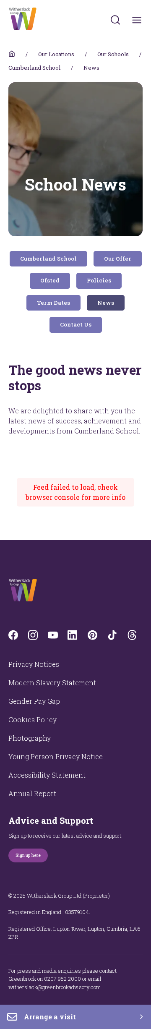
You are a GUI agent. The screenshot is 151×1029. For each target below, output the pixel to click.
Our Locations (56, 54)
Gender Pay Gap (34, 701)
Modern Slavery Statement (52, 682)
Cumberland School (34, 67)
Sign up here (28, 855)
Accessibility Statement (47, 774)
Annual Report (32, 793)
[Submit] (115, 20)
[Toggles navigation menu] (137, 20)
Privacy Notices (33, 664)
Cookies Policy (32, 719)
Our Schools (113, 54)
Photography (29, 738)
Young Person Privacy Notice (55, 756)
